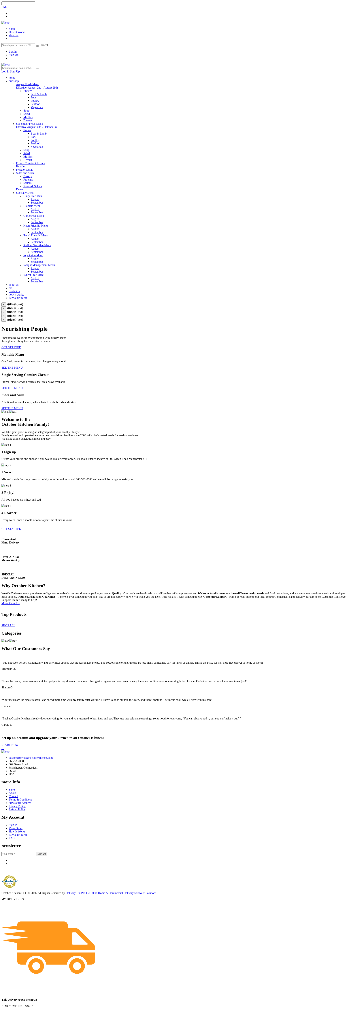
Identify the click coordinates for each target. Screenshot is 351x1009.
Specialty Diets (24, 192)
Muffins (28, 117)
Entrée (27, 130)
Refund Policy (17, 809)
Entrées (27, 90)
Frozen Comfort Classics (30, 163)
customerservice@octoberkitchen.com (31, 757)
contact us (14, 291)
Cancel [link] (44, 45)
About (12, 792)
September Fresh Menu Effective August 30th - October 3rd (37, 125)
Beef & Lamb (39, 94)
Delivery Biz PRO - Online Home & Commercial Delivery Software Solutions (111, 893)
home (12, 77)
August (35, 199)
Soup (26, 110)
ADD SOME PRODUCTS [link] (17, 1005)
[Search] (37, 46)
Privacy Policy (17, 806)
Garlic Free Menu (33, 215)
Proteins (28, 179)
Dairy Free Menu (33, 196)
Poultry (35, 100)
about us (13, 35)
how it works (16, 294)
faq (10, 288)
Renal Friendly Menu (35, 235)
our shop (14, 81)
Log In (13, 51)
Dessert (27, 120)
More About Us (10, 603)
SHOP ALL (8, 625)
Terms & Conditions (20, 799)
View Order (15, 828)
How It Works (17, 32)
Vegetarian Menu (33, 255)
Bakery (27, 176)
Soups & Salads (32, 186)
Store (12, 789)
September (37, 202)
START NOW (9, 744)
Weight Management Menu (39, 265)
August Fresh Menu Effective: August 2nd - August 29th (37, 86)
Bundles (21, 166)
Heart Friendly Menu (35, 225)
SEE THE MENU (12, 367)
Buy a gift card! (18, 297)
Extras (19, 189)
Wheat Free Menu (33, 274)
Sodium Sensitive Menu (37, 245)
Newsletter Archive (20, 802)
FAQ (4, 6)
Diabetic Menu (32, 205)
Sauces (27, 182)
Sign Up (13, 54)
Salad (26, 113)
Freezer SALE (24, 169)
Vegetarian (37, 107)
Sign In (13, 824)
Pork (33, 97)
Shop (12, 28)
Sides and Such (25, 173)
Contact (13, 796)
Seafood (35, 104)
